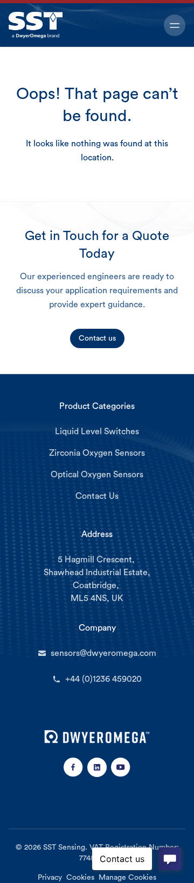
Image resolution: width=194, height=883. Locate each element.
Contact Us (97, 496)
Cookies (80, 877)
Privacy (50, 877)
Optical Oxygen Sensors (97, 474)
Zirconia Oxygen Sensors (97, 453)
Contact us (97, 338)
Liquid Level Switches (97, 431)
